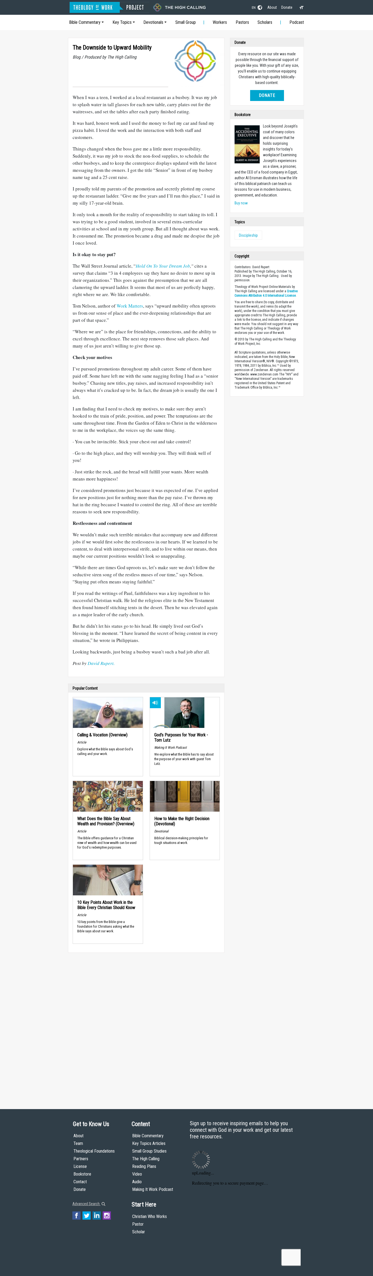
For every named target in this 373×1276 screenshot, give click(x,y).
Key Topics (122, 22)
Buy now (241, 203)
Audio (137, 1181)
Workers (220, 22)
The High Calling (145, 1158)
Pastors (242, 22)
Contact (80, 1181)
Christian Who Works (149, 1216)
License (80, 1166)
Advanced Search (86, 1204)
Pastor (138, 1224)
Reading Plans (144, 1166)
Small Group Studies (149, 1151)
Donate (286, 7)
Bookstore (82, 1174)
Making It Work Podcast (152, 1189)
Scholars (264, 22)
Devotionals (153, 22)
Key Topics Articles (148, 1143)
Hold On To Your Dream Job (163, 266)
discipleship (248, 235)
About (272, 7)
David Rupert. (101, 663)
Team (78, 1143)
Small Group (185, 22)
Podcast (296, 22)
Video (137, 1174)
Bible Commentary (84, 22)
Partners (80, 1158)
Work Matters (130, 306)
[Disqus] (146, 1025)
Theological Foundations (94, 1151)
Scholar (138, 1231)
